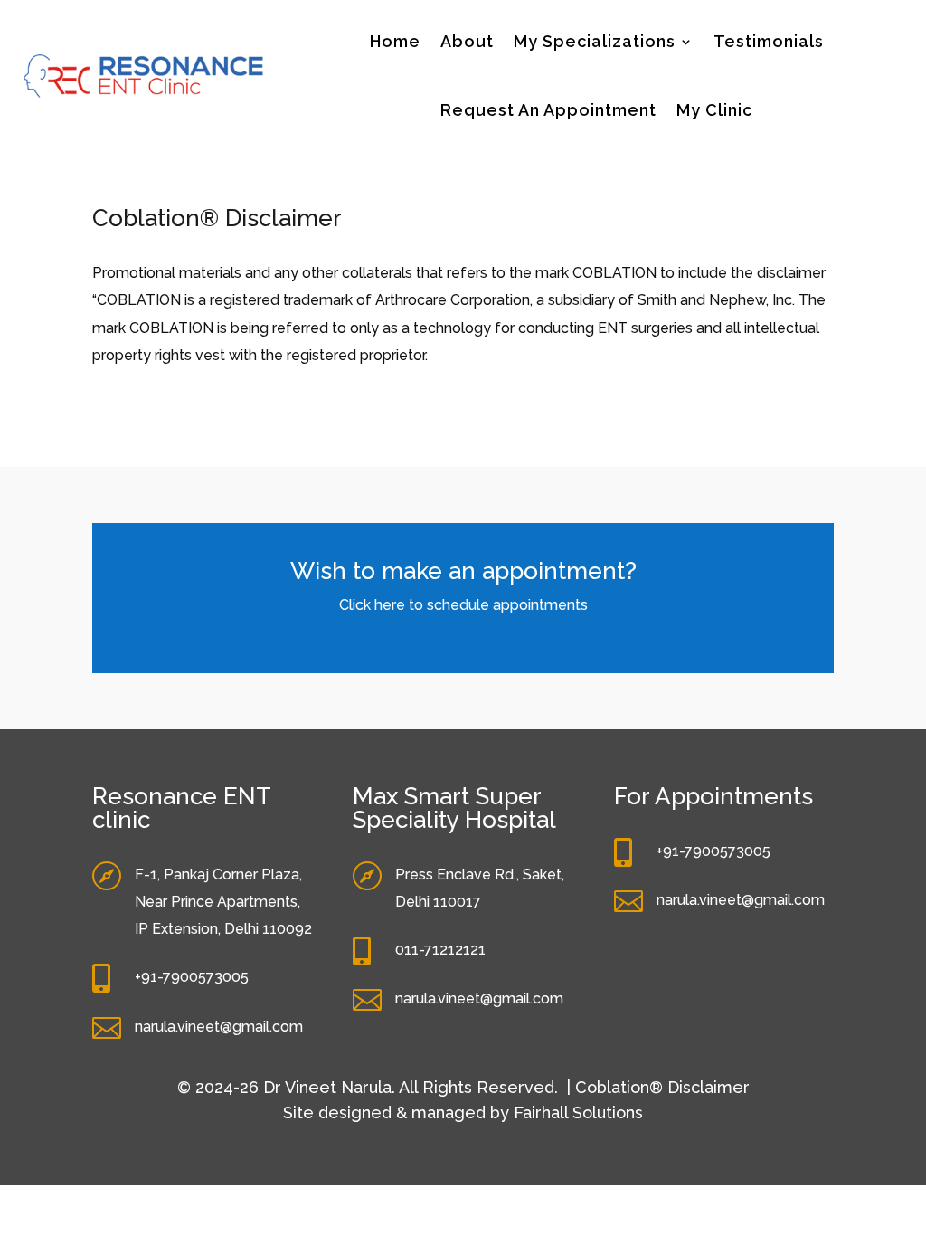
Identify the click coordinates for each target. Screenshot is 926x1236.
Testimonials (768, 41)
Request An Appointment (548, 109)
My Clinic (714, 109)
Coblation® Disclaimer (662, 1087)
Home (395, 41)
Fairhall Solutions (576, 1112)
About (467, 41)
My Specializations (595, 41)
